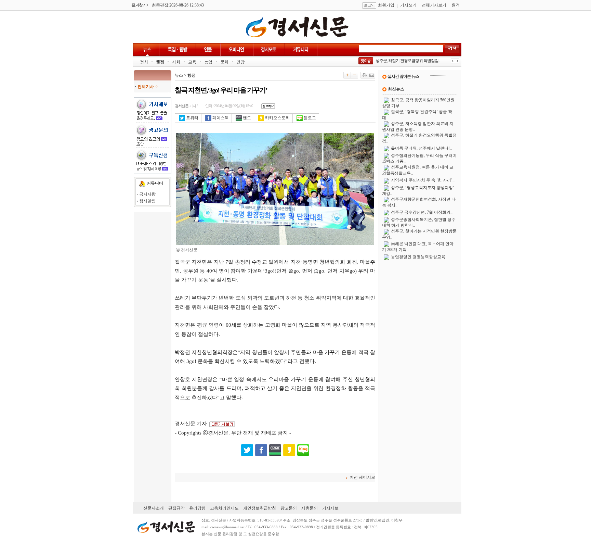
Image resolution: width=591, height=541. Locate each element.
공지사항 (147, 194)
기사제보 (330, 508)
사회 (176, 62)
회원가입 (386, 5)
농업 (208, 62)
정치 (144, 62)
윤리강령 (197, 508)
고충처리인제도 (224, 508)
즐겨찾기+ (139, 5)
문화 (224, 62)
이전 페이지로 (362, 477)
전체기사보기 (434, 5)
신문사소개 (153, 508)
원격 (455, 5)
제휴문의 (309, 508)
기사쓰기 (408, 5)
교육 (192, 62)
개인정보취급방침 (259, 508)
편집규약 (176, 508)
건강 (240, 62)
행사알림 (147, 201)
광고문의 (288, 508)
